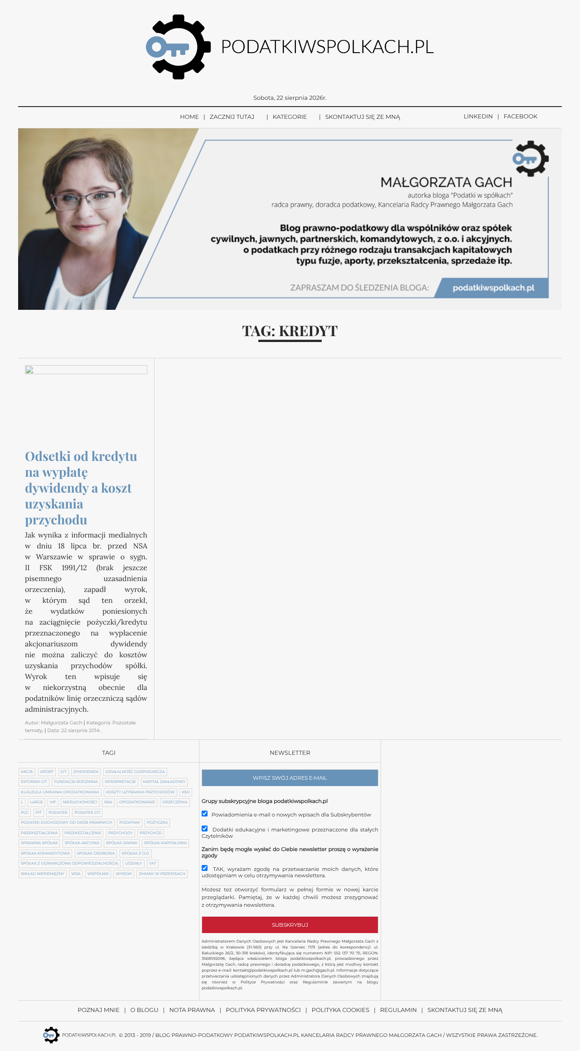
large (36, 802)
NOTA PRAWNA (192, 1010)
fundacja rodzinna (76, 782)
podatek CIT (87, 813)
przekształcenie (83, 833)
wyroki (124, 874)
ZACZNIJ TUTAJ (232, 117)
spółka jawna (121, 843)
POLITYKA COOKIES (340, 1010)
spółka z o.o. (136, 853)
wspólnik (98, 874)
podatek (58, 813)
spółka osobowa (96, 853)
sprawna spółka (39, 843)
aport (47, 772)
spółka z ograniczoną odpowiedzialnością (69, 863)
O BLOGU (144, 1010)
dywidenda (85, 772)
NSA (108, 802)
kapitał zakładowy (164, 782)
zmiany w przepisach (162, 874)
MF (53, 802)
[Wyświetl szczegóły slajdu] (290, 219)
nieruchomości (80, 802)
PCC (25, 813)
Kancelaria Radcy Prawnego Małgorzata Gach (371, 1035)
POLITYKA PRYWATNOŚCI (263, 1010)
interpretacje (120, 782)
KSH (186, 792)
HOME (189, 117)
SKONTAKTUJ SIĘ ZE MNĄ (362, 117)
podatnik (129, 823)
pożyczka (157, 823)
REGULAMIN (398, 1010)
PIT (39, 813)
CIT (64, 772)
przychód (151, 833)
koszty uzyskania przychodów (140, 792)
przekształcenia (39, 833)
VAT (152, 863)
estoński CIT (34, 782)
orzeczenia (175, 802)
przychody (120, 833)
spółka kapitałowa (165, 843)
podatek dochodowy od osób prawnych (66, 823)
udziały (133, 863)
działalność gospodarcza (135, 772)
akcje (27, 772)
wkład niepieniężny (42, 874)
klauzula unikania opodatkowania (60, 792)
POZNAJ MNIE (98, 1010)
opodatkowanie (137, 802)
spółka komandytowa (45, 853)
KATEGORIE (290, 117)
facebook (520, 116)
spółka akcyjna (82, 843)
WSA (75, 874)
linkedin (478, 116)
